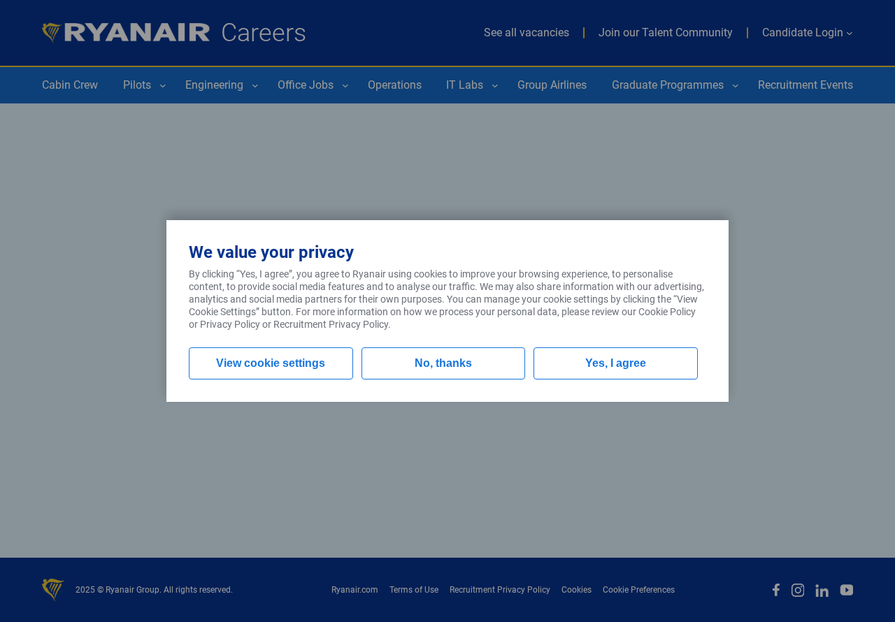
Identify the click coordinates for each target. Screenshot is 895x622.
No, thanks (443, 363)
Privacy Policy (230, 324)
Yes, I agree (615, 363)
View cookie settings (270, 363)
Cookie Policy (667, 311)
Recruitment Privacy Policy (330, 324)
